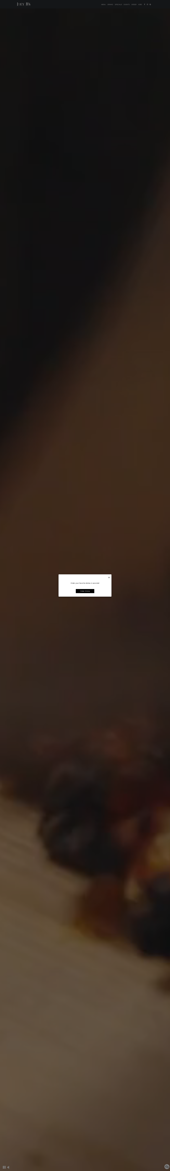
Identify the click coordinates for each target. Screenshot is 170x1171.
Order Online (85, 591)
